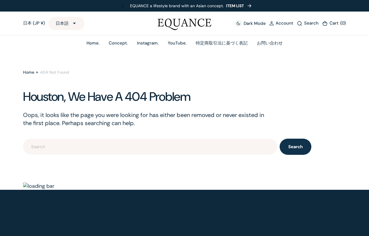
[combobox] (150, 147)
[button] (281, 24)
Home (28, 72)
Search (295, 147)
